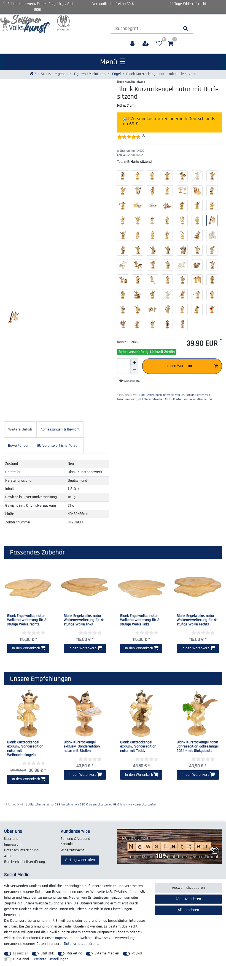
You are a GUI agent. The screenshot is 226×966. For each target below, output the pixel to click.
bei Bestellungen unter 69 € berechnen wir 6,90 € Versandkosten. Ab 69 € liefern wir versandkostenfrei (91, 805)
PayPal (137, 953)
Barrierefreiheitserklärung (24, 861)
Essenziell (20, 953)
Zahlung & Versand (75, 838)
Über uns (11, 838)
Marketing (74, 953)
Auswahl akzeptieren (188, 887)
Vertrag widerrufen (80, 859)
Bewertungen (18, 445)
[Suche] (186, 28)
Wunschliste (131, 381)
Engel (116, 73)
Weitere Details (20, 429)
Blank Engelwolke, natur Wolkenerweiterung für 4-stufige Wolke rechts (197, 620)
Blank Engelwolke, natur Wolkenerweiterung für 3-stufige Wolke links (140, 620)
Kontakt (67, 843)
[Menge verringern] (134, 370)
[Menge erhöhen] (134, 362)
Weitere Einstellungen (51, 959)
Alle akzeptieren (188, 898)
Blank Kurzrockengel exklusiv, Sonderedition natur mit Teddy (138, 746)
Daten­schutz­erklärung (21, 850)
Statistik (47, 953)
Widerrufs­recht (72, 850)
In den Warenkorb (180, 365)
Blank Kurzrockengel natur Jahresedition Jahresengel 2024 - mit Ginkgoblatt (198, 746)
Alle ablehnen (188, 909)
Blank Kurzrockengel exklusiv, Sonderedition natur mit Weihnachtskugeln (25, 748)
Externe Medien (107, 953)
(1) (143, 135)
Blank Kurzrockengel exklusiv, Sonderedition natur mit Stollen (82, 746)
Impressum (12, 844)
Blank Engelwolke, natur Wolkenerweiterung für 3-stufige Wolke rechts (27, 620)
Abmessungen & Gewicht (60, 429)
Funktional (21, 959)
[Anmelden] (133, 43)
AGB (7, 856)
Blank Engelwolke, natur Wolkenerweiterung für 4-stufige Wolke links (84, 620)
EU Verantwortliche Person (58, 445)
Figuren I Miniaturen (89, 73)
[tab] (20, 429)
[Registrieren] (146, 43)
